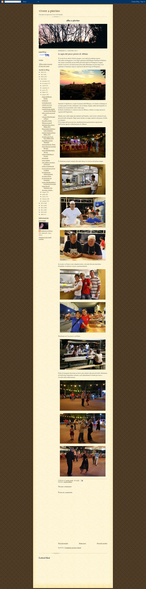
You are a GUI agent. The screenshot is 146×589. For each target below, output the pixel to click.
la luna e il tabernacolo (48, 166)
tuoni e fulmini (46, 160)
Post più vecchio (102, 543)
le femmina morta (46, 103)
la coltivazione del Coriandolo (47, 179)
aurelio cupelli (47, 231)
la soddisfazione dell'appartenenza (47, 173)
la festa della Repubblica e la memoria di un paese (49, 183)
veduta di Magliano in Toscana (48, 155)
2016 (42, 76)
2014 (42, 203)
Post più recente (63, 543)
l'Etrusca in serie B (47, 123)
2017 (42, 74)
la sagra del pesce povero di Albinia (48, 169)
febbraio (44, 199)
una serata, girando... (47, 190)
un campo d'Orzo (46, 176)
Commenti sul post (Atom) (73, 548)
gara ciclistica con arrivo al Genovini (48, 163)
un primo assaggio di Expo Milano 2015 (48, 137)
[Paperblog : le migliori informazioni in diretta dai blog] (44, 56)
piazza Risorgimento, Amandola (47, 141)
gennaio (44, 201)
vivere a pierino (49, 10)
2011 (42, 210)
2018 (42, 72)
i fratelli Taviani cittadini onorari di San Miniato (49, 110)
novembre (45, 83)
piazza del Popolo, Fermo (48, 144)
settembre (45, 88)
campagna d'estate (46, 107)
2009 (42, 214)
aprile (44, 194)
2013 (42, 205)
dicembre (44, 81)
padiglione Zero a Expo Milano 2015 (48, 126)
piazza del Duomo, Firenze (47, 97)
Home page (82, 543)
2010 (42, 212)
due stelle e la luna (47, 121)
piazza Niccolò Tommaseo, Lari (47, 187)
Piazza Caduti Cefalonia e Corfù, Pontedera (48, 129)
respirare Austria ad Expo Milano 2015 (48, 133)
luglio (44, 92)
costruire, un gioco (47, 105)
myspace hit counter (44, 66)
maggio (44, 192)
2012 (42, 207)
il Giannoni (45, 100)
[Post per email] (81, 480)
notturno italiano (68, 482)
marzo (44, 196)
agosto (44, 90)
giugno (44, 94)
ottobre (44, 85)
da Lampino (45, 158)
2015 (42, 79)
